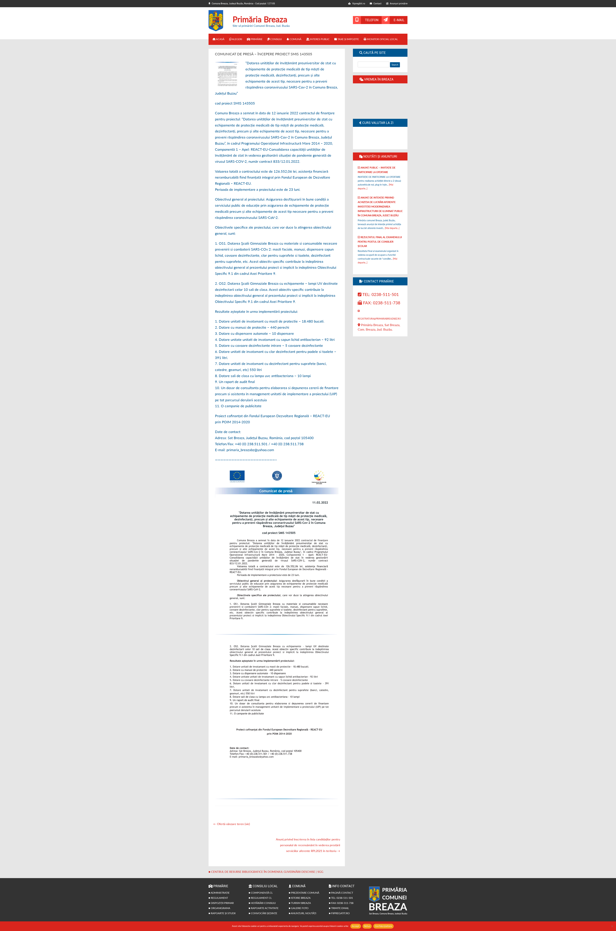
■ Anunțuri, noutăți (302, 913)
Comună (295, 39)
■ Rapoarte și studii (222, 913)
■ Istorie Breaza (300, 897)
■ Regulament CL (260, 897)
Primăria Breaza (260, 19)
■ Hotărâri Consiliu (262, 902)
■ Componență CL (261, 892)
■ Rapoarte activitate (263, 908)
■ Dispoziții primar (221, 902)
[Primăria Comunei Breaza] (218, 30)
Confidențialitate (383, 926)
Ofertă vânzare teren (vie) (231, 824)
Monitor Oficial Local (382, 39)
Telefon (371, 20)
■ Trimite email (339, 908)
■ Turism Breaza (300, 902)
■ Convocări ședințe (263, 913)
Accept (355, 926)
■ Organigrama (219, 908)
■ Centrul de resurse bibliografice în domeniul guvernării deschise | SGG (266, 871)
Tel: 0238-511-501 (380, 294)
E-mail (399, 20)
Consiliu (276, 39)
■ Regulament (218, 897)
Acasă (219, 39)
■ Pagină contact (341, 892)
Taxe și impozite (348, 39)
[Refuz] (612, 926)
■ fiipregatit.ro (339, 913)
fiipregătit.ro (358, 3)
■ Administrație (219, 892)
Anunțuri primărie (397, 3)
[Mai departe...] (392, 228)
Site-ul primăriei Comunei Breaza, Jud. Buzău (261, 25)
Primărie (256, 39)
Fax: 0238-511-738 (381, 302)
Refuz (367, 926)
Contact (376, 3)
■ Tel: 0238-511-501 (341, 897)
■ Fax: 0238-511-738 (341, 902)
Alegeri (236, 39)
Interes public (319, 39)
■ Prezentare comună (304, 892)
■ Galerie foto (298, 908)
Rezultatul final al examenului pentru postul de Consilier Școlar (380, 241)
